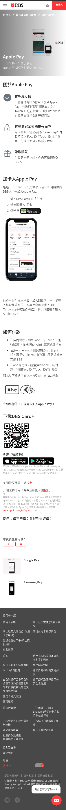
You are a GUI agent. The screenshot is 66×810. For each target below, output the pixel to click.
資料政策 (28, 775)
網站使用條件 (12, 775)
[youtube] (7, 800)
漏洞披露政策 (45, 775)
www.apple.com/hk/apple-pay (19, 510)
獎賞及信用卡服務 (26, 15)
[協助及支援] (47, 5)
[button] (10, 765)
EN (37, 765)
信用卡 (7, 15)
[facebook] (17, 800)
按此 (29, 482)
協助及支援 (9, 747)
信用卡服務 (47, 15)
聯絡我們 (8, 752)
